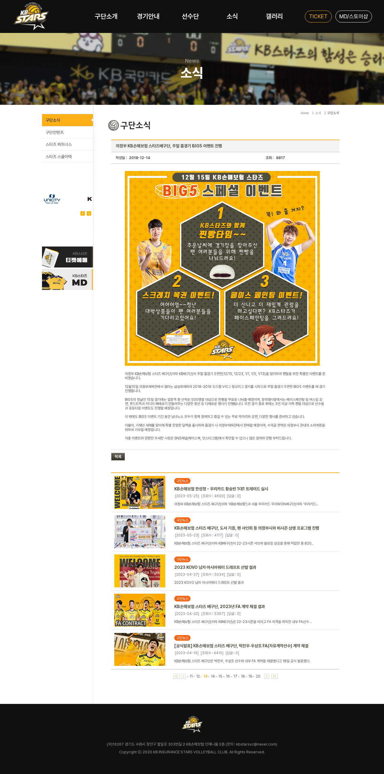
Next (82, 213)
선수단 (190, 16)
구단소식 (53, 120)
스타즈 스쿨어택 (59, 156)
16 (228, 676)
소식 (232, 16)
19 (250, 676)
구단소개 (106, 16)
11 (191, 676)
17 (235, 676)
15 (220, 676)
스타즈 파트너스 (59, 144)
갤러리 (274, 16)
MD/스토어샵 (353, 16)
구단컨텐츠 (55, 132)
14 (213, 676)
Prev (89, 213)
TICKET (318, 16)
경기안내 (148, 16)
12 (198, 676)
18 (243, 676)
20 (258, 676)
